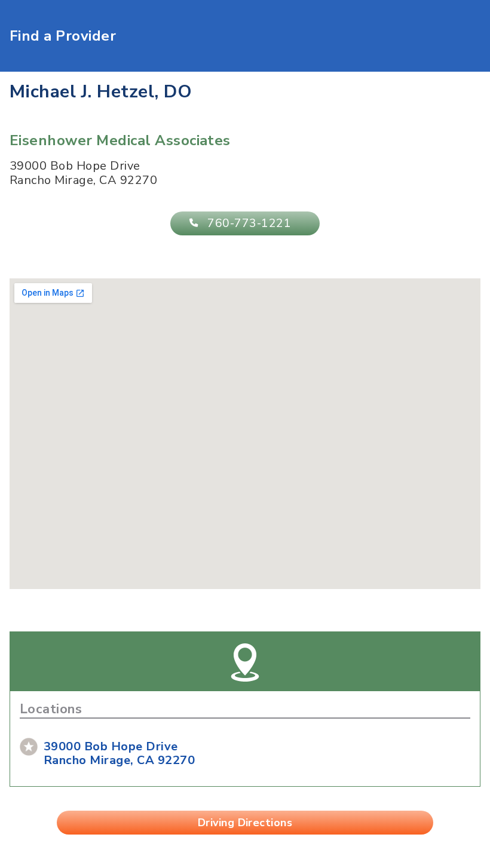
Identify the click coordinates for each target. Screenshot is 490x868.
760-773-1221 (249, 223)
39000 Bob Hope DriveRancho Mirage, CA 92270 (119, 753)
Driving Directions (245, 822)
